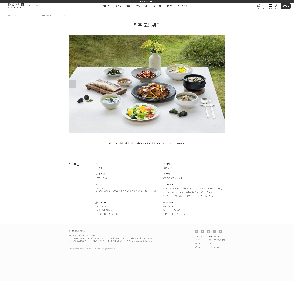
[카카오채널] (202, 231)
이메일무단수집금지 (215, 247)
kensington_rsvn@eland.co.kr (141, 241)
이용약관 (211, 243)
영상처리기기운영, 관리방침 (217, 240)
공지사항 (197, 247)
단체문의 (197, 240)
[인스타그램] (214, 231)
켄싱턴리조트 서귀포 (77, 231)
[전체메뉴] (290, 12)
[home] (9, 15)
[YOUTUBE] (196, 231)
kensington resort (16, 5)
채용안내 (197, 243)
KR (37, 6)
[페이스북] (208, 231)
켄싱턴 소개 (198, 237)
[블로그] (220, 231)
